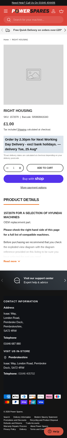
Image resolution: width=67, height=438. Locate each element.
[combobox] (33, 19)
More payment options (34, 187)
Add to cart (45, 168)
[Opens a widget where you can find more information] (53, 431)
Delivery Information (22, 417)
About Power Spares (39, 426)
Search (7, 417)
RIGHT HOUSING (20, 40)
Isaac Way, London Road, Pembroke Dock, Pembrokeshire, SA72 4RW (13, 322)
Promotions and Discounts (15, 420)
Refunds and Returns (13, 423)
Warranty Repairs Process (15, 426)
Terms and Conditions (39, 429)
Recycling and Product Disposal (44, 420)
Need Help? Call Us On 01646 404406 (33, 2)
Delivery (23, 429)
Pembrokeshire (18, 357)
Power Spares (16, 412)
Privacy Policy (10, 429)
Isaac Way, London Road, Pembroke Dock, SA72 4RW (25, 365)
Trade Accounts (32, 423)
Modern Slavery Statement (45, 417)
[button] (61, 11)
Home (6, 40)
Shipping (21, 129)
